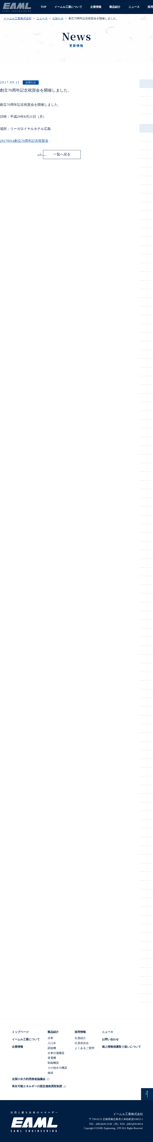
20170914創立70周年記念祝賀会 (24, 141)
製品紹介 (115, 6)
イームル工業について (68, 6)
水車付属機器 (56, 1053)
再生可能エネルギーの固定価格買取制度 (37, 1086)
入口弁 (52, 1043)
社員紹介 (80, 1038)
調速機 (52, 1048)
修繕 (50, 1072)
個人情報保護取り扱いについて (121, 1046)
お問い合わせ (110, 1039)
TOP (43, 6)
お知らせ (58, 18)
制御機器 (53, 1062)
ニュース (134, 6)
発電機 (52, 1057)
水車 (50, 1038)
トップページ (20, 1031)
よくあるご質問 (84, 1048)
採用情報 (80, 1031)
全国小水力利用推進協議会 (28, 1079)
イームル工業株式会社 (17, 18)
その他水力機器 (57, 1067)
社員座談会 (82, 1043)
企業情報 (95, 6)
